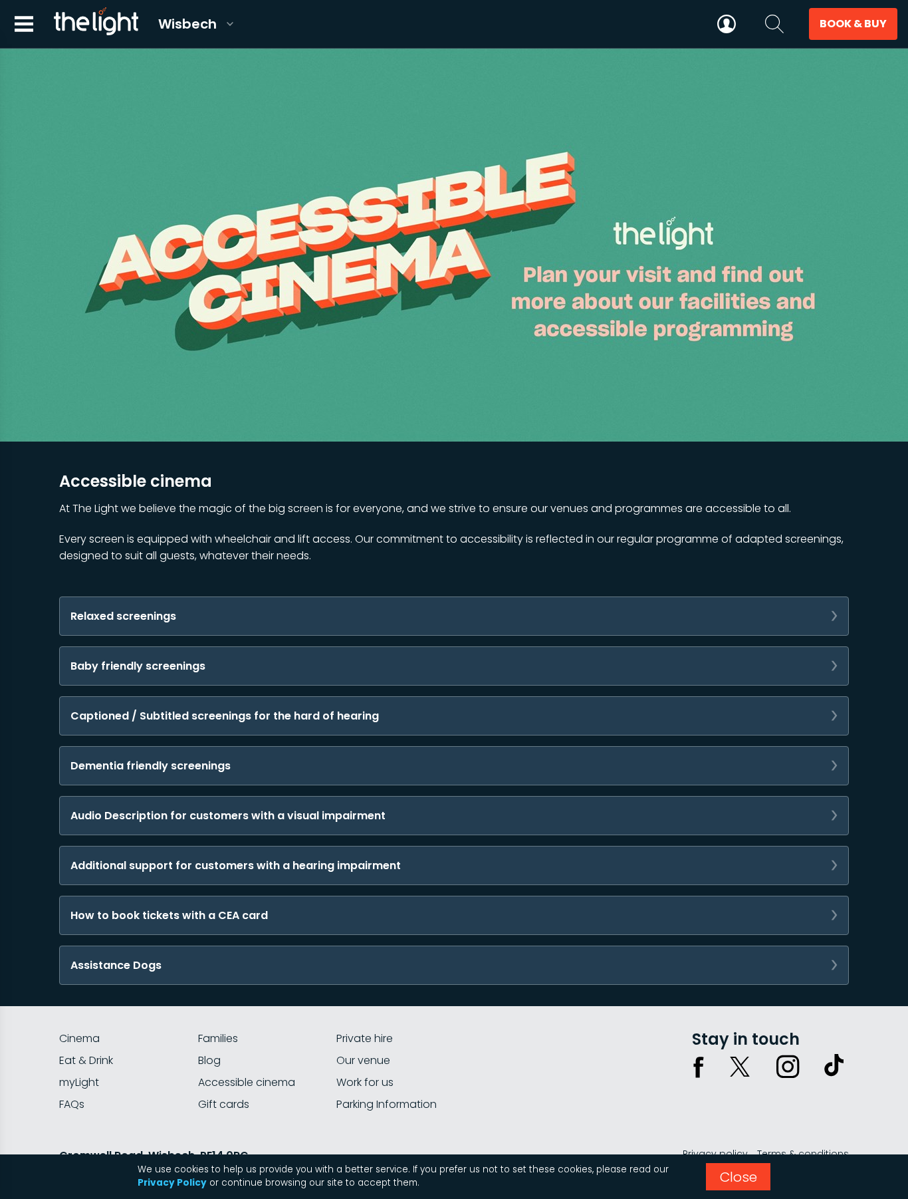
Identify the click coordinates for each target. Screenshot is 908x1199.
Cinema (79, 1038)
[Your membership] (726, 24)
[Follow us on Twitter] (740, 1066)
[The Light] (95, 24)
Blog (209, 1060)
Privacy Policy (172, 1182)
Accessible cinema (246, 1082)
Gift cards (223, 1104)
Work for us (365, 1082)
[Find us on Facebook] (698, 1067)
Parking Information (386, 1104)
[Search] (774, 24)
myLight (79, 1082)
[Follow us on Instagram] (787, 1066)
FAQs (71, 1104)
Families (218, 1038)
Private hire (364, 1038)
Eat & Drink (86, 1060)
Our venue (363, 1060)
